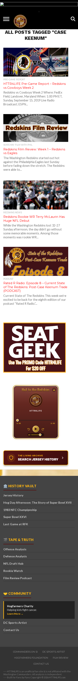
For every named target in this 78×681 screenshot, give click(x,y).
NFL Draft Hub (13, 563)
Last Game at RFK (15, 524)
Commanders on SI (25, 651)
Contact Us (11, 630)
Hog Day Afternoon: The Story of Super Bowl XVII (37, 502)
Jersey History (13, 495)
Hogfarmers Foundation (31, 657)
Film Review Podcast (17, 578)
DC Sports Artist (15, 622)
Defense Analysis (15, 556)
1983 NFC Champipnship (20, 510)
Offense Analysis (14, 549)
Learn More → (15, 613)
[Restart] (43, 428)
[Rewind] (28, 428)
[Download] (54, 390)
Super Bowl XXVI (14, 517)
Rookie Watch (13, 571)
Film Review (60, 657)
